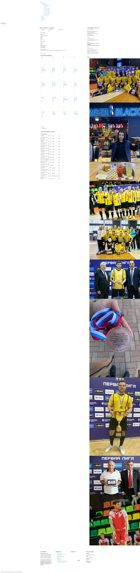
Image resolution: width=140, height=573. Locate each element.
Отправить (88, 561)
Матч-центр (44, 2)
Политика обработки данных (63, 561)
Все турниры (44, 15)
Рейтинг (59, 557)
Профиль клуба (43, 53)
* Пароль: (88, 558)
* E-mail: (87, 553)
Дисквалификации (61, 556)
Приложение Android (61, 562)
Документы (44, 18)
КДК (42, 16)
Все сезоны (60, 553)
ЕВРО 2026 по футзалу (62, 554)
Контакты (43, 19)
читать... (88, 37)
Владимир (44, 3)
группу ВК (65, 50)
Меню (41, 1)
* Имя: (87, 556)
